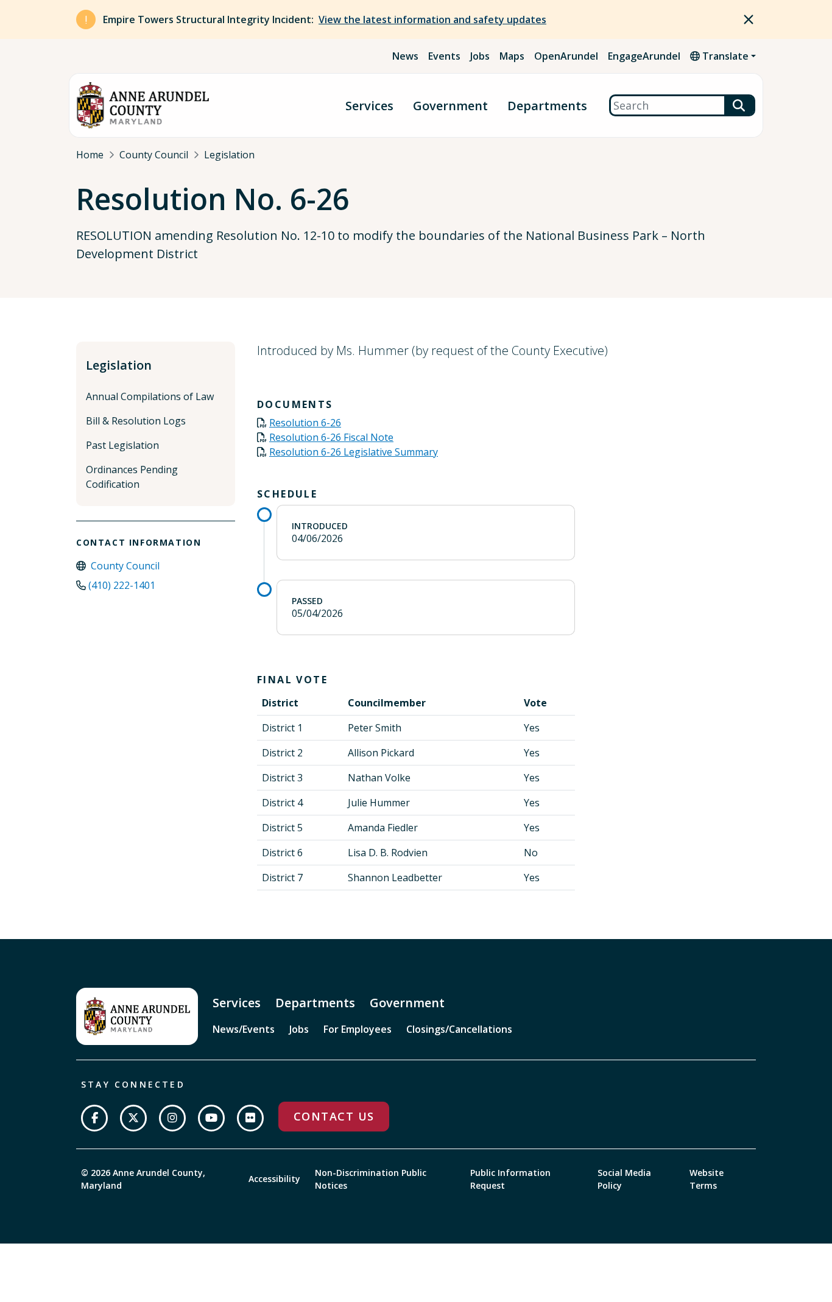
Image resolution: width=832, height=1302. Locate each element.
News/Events (244, 1029)
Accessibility (274, 1178)
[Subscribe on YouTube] (211, 1118)
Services (369, 105)
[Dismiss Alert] (748, 19)
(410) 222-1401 (121, 585)
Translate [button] (724, 56)
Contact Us (334, 1116)
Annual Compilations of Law (150, 396)
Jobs (480, 56)
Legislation (229, 154)
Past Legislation (122, 445)
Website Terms (706, 1179)
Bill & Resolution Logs (136, 421)
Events (444, 56)
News (405, 56)
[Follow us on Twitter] (133, 1118)
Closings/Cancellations (459, 1029)
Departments (547, 105)
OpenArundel (566, 56)
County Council (153, 154)
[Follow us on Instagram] (172, 1118)
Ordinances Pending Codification (132, 477)
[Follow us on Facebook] (94, 1118)
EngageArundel (644, 56)
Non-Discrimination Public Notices (370, 1179)
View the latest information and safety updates (432, 19)
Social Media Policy (624, 1179)
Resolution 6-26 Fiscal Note (331, 437)
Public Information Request (510, 1179)
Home (90, 154)
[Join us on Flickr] (250, 1118)
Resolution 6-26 (305, 422)
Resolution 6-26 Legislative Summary (353, 452)
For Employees (357, 1029)
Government (450, 105)
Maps (511, 56)
